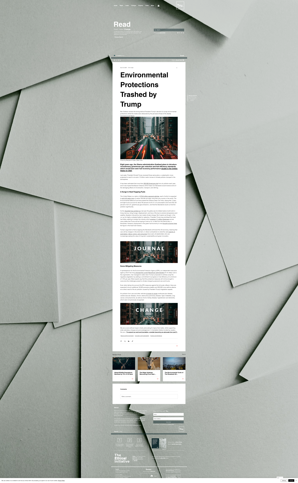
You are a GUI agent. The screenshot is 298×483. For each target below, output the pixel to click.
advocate (135, 425)
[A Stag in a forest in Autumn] (124, 363)
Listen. (121, 29)
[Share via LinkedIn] (128, 341)
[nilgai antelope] (149, 363)
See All (183, 354)
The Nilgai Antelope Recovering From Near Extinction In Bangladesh (148, 373)
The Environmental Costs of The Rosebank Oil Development (174, 373)
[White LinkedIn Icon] (120, 60)
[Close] (296, 480)
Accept (291, 480)
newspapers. (191, 100)
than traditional (192, 99)
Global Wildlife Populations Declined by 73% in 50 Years (123, 373)
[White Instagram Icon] (118, 60)
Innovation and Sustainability (142, 335)
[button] (158, 5)
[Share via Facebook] (121, 341)
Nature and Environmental (127, 335)
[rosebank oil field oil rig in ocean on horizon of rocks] (174, 363)
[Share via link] (132, 341)
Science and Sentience (156, 335)
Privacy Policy (61, 480)
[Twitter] (114, 60)
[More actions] (177, 68)
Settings (284, 480)
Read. (116, 29)
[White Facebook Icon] (116, 60)
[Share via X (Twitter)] (125, 341)
